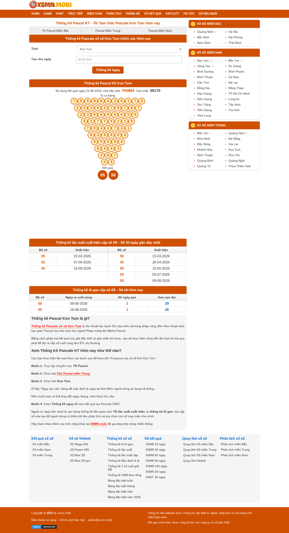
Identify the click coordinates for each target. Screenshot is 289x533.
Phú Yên (234, 155)
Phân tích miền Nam (234, 455)
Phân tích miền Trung (235, 449)
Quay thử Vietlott (194, 460)
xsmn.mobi (64, 513)
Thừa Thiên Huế (239, 166)
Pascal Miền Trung (107, 30)
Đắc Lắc (202, 133)
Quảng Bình (205, 160)
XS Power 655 (79, 449)
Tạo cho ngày (41, 59)
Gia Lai (233, 144)
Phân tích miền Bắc (234, 444)
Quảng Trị (204, 166)
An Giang (234, 66)
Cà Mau (233, 77)
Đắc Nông (204, 144)
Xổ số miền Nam (209, 52)
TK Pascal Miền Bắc (55, 30)
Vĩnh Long (204, 115)
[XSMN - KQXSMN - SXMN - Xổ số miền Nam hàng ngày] (50, 5)
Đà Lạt (232, 82)
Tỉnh (34, 48)
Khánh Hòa (204, 149)
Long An (233, 99)
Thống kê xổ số (119, 438)
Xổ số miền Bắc (209, 23)
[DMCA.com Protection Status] (44, 527)
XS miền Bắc (41, 444)
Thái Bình (234, 42)
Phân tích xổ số (232, 438)
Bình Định (203, 138)
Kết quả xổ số (42, 438)
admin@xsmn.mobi (100, 520)
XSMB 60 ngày (155, 455)
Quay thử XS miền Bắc (198, 444)
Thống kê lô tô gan (120, 444)
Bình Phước (236, 71)
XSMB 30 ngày (155, 449)
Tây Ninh (234, 104)
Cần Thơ (203, 82)
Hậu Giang (204, 93)
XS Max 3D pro (80, 460)
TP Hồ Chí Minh (239, 93)
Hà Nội (233, 31)
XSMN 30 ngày (156, 471)
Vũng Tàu (203, 66)
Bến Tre (233, 60)
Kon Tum (234, 149)
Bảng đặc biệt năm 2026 (124, 497)
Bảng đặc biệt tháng (121, 486)
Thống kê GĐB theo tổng (124, 475)
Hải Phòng (235, 37)
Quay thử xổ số (194, 438)
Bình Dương (205, 71)
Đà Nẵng (234, 138)
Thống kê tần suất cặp (123, 455)
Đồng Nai (203, 88)
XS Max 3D (77, 455)
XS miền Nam (41, 449)
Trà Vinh (234, 110)
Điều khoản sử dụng (43, 520)
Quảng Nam (236, 133)
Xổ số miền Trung (211, 125)
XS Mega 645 (79, 444)
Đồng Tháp (236, 88)
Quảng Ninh (205, 31)
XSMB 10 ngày (155, 444)
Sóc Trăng (204, 104)
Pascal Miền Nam (160, 30)
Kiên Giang (204, 99)
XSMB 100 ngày (156, 466)
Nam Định (204, 42)
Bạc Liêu (203, 60)
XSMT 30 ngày (155, 477)
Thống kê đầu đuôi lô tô (124, 460)
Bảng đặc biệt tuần (120, 480)
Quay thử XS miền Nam (199, 455)
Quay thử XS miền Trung (199, 449)
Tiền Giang (204, 110)
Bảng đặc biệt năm (120, 491)
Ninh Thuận (205, 155)
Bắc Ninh (203, 37)
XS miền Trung (42, 455)
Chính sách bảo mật (72, 520)
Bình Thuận (205, 77)
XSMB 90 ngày (155, 460)
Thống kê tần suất (120, 449)
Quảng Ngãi (236, 160)
